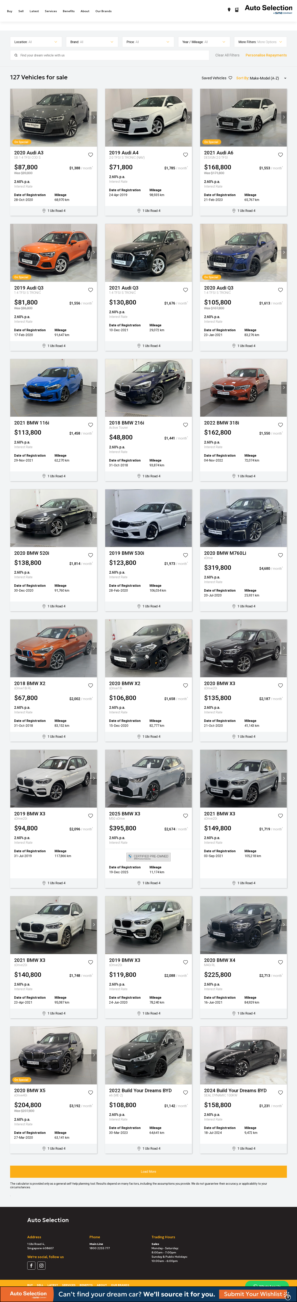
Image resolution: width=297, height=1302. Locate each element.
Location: (20, 42)
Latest (34, 11)
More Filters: (247, 42)
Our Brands (103, 11)
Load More (148, 1172)
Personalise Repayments (266, 55)
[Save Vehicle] (90, 155)
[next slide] (94, 118)
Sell (21, 11)
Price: (130, 42)
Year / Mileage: (192, 42)
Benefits (69, 11)
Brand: (74, 42)
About (85, 11)
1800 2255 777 (100, 1248)
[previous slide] (13, 118)
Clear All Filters (227, 55)
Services (51, 11)
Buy (9, 11)
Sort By (242, 78)
